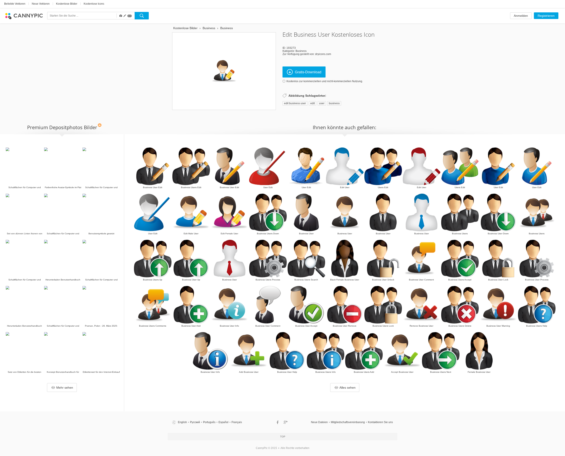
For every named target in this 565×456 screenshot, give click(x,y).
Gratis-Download (308, 72)
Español (223, 422)
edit (312, 103)
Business (301, 51)
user (321, 103)
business (334, 103)
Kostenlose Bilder (66, 3)
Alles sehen (347, 387)
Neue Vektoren (41, 3)
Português (209, 422)
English (182, 422)
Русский (195, 422)
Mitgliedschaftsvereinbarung (348, 422)
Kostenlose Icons (94, 3)
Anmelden (521, 15)
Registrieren (546, 15)
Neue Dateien (319, 422)
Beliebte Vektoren (14, 3)
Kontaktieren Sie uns (380, 422)
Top (282, 436)
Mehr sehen (64, 387)
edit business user (295, 103)
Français (237, 422)
